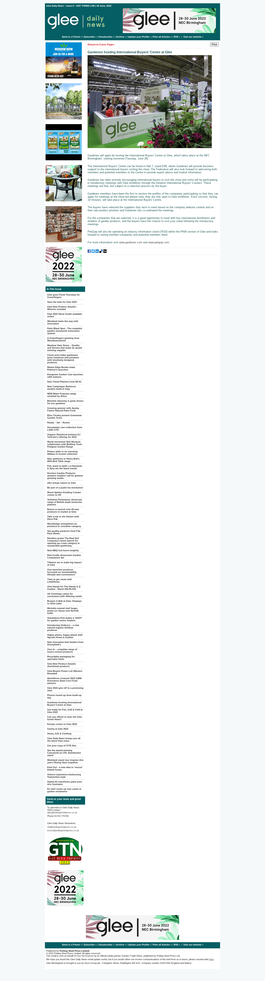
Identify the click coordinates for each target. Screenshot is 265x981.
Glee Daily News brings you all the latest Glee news (63, 739)
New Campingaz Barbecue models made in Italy (61, 387)
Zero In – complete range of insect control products (62, 650)
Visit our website (192, 37)
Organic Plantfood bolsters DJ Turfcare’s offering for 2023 (63, 435)
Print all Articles (161, 37)
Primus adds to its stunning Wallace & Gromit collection (62, 452)
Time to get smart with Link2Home (59, 580)
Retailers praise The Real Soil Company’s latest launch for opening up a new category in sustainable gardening (63, 542)
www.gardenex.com (130, 242)
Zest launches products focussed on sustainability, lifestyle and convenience (62, 572)
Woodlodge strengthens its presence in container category (64, 525)
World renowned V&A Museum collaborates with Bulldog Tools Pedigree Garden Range (64, 444)
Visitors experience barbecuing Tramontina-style (64, 775)
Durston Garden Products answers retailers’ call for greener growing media (65, 475)
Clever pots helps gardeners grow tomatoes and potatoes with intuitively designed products (63, 359)
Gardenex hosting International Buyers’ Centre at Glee (64, 703)
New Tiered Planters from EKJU (64, 381)
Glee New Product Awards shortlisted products (61, 665)
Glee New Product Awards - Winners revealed (62, 307)
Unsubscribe (105, 37)
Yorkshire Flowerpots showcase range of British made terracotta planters (64, 502)
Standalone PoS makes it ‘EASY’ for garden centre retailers (64, 619)
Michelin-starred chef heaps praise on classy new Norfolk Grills (63, 610)
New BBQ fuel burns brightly (63, 550)
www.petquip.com (158, 242)
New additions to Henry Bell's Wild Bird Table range (63, 459)
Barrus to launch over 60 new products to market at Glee (63, 510)
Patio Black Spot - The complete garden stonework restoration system (64, 331)
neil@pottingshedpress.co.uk (61, 827)
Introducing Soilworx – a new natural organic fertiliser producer (63, 627)
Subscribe (89, 37)
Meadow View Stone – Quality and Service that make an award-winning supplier (65, 348)
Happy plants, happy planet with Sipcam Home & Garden (65, 636)
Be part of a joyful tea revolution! (65, 487)
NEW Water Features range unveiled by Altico (61, 394)
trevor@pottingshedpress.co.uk (63, 830)
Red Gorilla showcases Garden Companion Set (64, 556)
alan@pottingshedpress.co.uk (62, 812)
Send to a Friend (71, 37)
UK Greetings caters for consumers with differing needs (64, 595)
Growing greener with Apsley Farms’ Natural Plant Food (63, 409)
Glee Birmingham (85, 956)
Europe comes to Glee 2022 (62, 724)
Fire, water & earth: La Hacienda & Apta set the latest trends (64, 467)
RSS (176, 37)
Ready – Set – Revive (58, 422)
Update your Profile (138, 37)
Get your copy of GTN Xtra (61, 745)
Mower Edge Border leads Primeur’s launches (61, 368)
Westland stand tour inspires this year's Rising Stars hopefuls (65, 761)
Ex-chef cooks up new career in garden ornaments (64, 790)
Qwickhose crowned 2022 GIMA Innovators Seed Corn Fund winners (64, 680)
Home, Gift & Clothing (59, 733)
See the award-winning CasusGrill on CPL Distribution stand (64, 753)
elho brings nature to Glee (61, 483)
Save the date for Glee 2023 (62, 302)
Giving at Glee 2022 (57, 729)
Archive (120, 37)
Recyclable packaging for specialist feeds (61, 657)
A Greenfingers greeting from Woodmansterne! (63, 339)
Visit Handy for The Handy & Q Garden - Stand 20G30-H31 (64, 587)
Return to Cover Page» (101, 44)
